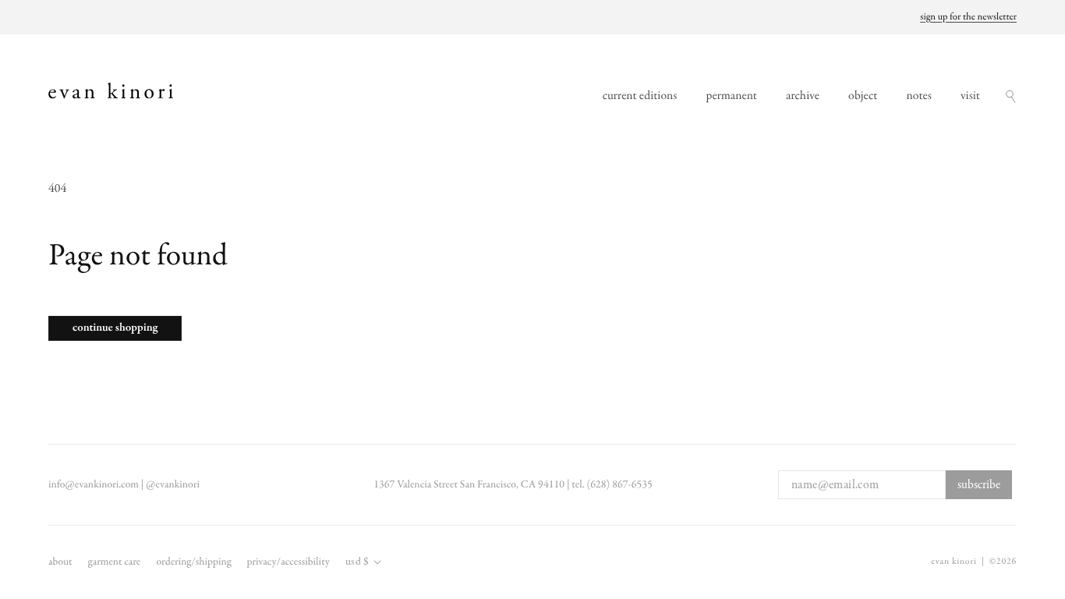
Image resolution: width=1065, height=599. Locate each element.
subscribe (978, 485)
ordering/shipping (193, 562)
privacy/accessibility (287, 562)
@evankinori (173, 484)
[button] (1010, 96)
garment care (114, 562)
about (60, 562)
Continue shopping (115, 328)
